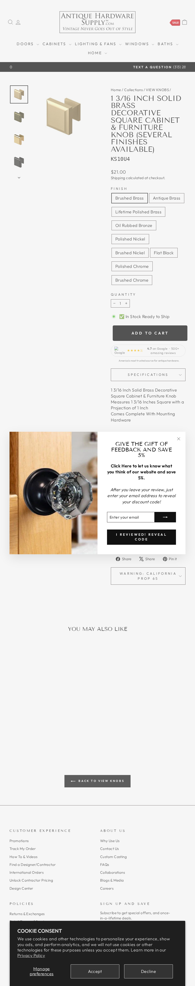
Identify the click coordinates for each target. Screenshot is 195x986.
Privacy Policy (31, 955)
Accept (95, 971)
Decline (148, 971)
